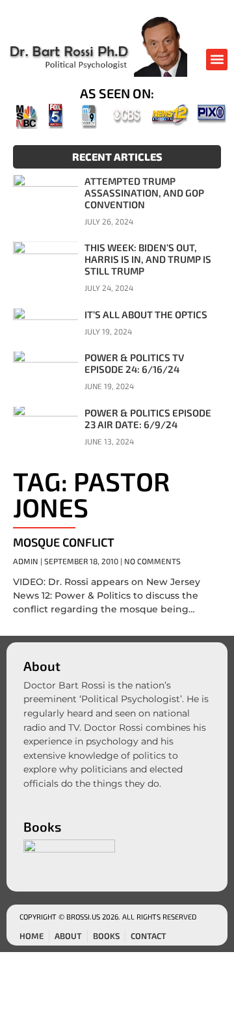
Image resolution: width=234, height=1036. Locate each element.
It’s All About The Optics (145, 314)
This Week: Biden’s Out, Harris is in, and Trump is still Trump (147, 259)
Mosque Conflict (63, 542)
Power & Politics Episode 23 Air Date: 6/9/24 (147, 418)
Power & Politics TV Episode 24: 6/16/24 (134, 363)
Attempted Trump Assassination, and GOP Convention (144, 192)
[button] (217, 59)
